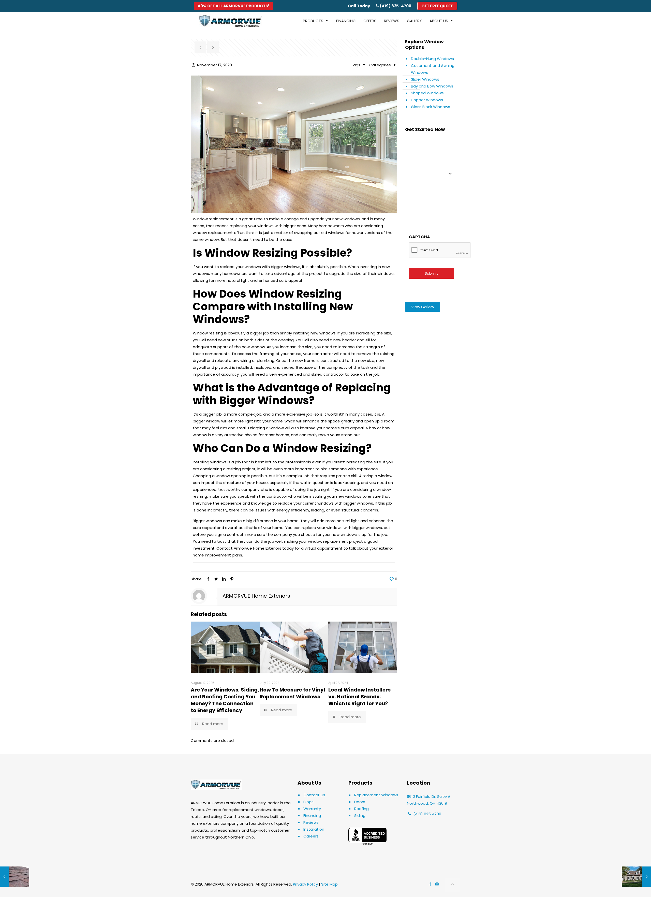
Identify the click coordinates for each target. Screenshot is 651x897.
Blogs (308, 801)
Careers (311, 836)
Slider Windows (425, 79)
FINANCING (346, 20)
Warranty (312, 808)
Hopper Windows (427, 99)
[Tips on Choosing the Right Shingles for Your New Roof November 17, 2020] (636, 876)
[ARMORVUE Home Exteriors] (230, 21)
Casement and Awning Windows (432, 69)
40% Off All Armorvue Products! (233, 6)
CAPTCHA (419, 237)
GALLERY (414, 20)
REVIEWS (391, 20)
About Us (439, 20)
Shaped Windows (427, 93)
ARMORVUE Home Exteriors (256, 595)
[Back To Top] (452, 885)
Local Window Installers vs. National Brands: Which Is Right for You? (359, 696)
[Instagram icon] (437, 884)
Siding (359, 815)
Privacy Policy (305, 884)
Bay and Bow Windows (432, 86)
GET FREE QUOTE (437, 6)
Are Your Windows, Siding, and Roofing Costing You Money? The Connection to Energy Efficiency (225, 700)
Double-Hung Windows (432, 58)
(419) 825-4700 (395, 6)
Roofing (361, 808)
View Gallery (422, 307)
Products (313, 20)
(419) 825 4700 (426, 814)
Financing (312, 815)
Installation (313, 829)
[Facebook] (208, 579)
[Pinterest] (232, 579)
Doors (359, 801)
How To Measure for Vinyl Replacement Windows (292, 693)
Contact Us (314, 795)
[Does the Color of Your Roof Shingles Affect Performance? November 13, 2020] (14, 876)
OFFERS (369, 20)
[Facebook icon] (430, 884)
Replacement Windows (376, 795)
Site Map (329, 884)
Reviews (311, 822)
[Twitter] (216, 579)
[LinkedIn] (224, 579)
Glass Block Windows (430, 106)
